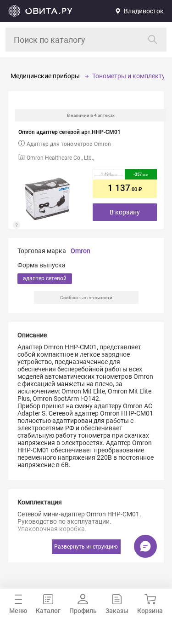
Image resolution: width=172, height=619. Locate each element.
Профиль (83, 610)
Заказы (116, 610)
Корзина (150, 610)
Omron (80, 251)
